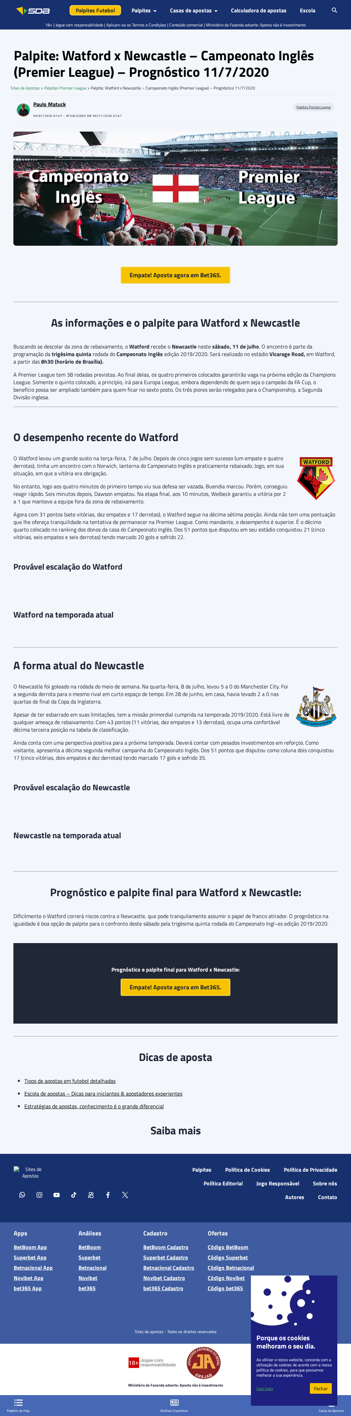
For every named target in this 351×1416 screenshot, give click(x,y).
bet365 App (28, 1288)
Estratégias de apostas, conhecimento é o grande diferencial (94, 1106)
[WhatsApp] (22, 1194)
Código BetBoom (228, 1247)
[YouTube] (56, 1194)
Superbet (89, 1257)
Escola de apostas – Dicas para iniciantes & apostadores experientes (103, 1093)
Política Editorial (223, 1183)
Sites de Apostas (25, 88)
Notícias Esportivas (174, 1410)
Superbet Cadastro (165, 1257)
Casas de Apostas (331, 1410)
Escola (307, 10)
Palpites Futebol (95, 10)
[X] (125, 1194)
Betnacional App (33, 1268)
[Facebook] (108, 1194)
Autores (294, 1197)
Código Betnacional (231, 1268)
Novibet (87, 1278)
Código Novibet (226, 1278)
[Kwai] (90, 1194)
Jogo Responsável (277, 1183)
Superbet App (30, 1257)
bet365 (87, 1288)
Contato (327, 1197)
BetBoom (89, 1247)
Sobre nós (325, 1183)
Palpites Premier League (65, 88)
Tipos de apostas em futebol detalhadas (70, 1081)
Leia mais (264, 1388)
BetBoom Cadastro (166, 1247)
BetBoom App (30, 1247)
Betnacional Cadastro (168, 1268)
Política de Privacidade (310, 1169)
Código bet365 (225, 1288)
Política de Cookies (247, 1169)
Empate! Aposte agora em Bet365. (175, 275)
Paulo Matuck (49, 104)
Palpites (201, 1169)
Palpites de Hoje (18, 1410)
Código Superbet (228, 1257)
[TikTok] (73, 1194)
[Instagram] (39, 1194)
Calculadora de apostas (259, 10)
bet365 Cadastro (163, 1288)
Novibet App (29, 1278)
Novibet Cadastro (164, 1278)
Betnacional (92, 1268)
